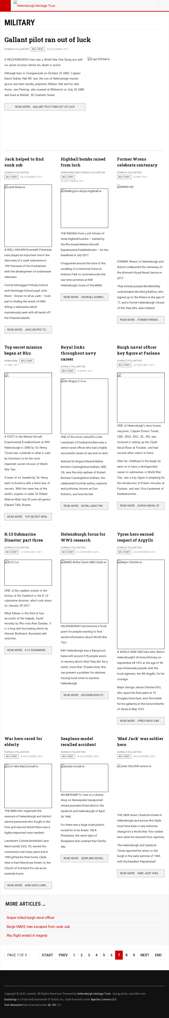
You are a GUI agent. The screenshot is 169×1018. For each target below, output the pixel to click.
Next (144, 955)
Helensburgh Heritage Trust (94, 993)
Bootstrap (10, 999)
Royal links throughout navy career (78, 353)
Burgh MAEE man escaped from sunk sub (38, 927)
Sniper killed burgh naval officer (31, 918)
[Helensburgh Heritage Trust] (34, 5)
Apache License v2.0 (103, 999)
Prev (63, 955)
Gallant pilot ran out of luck (47, 39)
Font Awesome (13, 1005)
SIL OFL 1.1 (54, 1005)
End (158, 955)
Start (47, 955)
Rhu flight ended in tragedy (27, 935)
